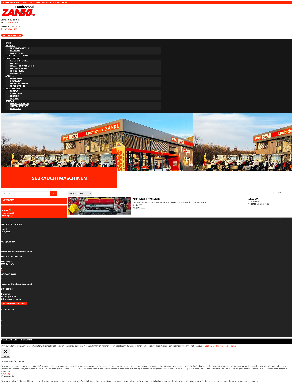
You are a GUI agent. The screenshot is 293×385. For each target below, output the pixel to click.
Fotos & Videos (17, 86)
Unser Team (16, 93)
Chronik (14, 96)
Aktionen (15, 50)
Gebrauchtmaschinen (16, 55)
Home (8, 43)
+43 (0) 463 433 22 (11, 29)
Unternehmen (12, 88)
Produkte (10, 45)
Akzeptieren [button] (231, 346)
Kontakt (9, 101)
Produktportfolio (20, 48)
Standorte (15, 108)
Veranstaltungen (19, 83)
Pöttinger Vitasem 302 (146, 198)
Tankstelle (15, 73)
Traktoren (5, 294)
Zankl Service (12, 58)
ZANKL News (16, 78)
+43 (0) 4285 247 (11, 22)
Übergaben (15, 81)
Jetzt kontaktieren (12, 35)
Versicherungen (18, 68)
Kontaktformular (19, 103)
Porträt (14, 91)
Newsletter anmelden (14, 303)
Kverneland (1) (8, 213)
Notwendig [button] (5, 374)
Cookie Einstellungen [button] (214, 346)
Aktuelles (10, 76)
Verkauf (14, 63)
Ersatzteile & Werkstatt (22, 66)
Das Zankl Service (19, 61)
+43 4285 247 (28, 2)
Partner (14, 98)
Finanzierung (17, 53)
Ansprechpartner (19, 106)
